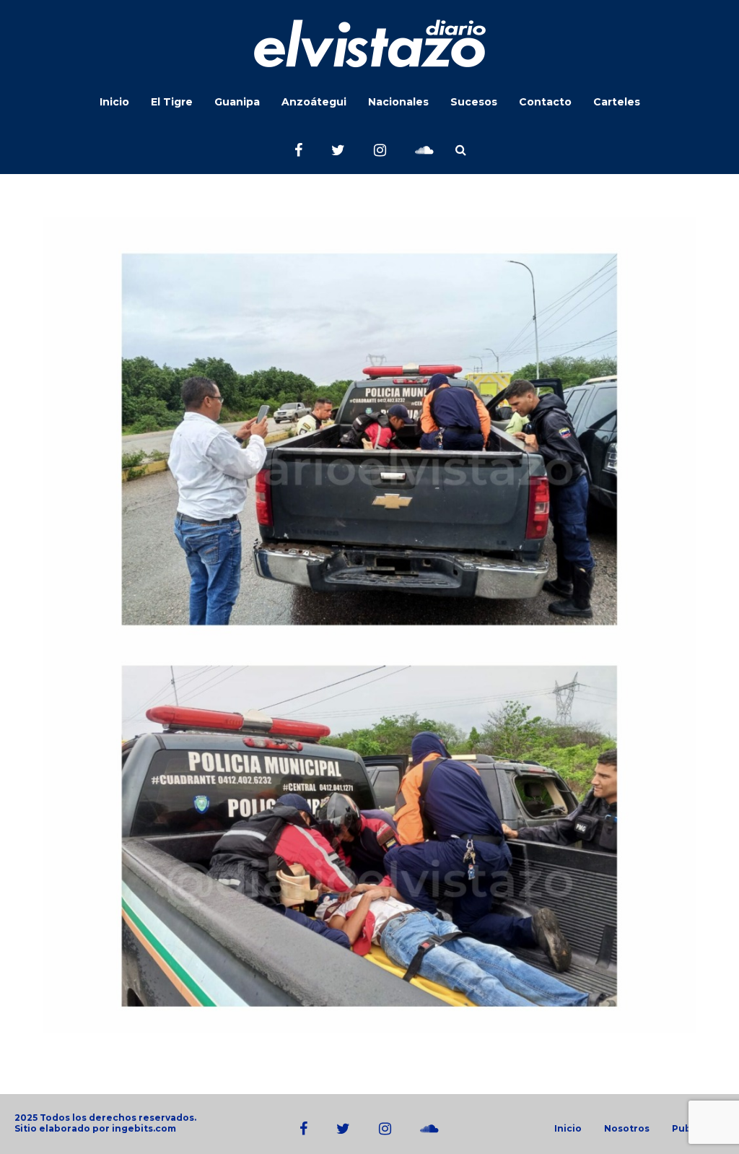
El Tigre (172, 101)
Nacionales (398, 101)
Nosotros (627, 1128)
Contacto (545, 101)
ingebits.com (144, 1128)
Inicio (114, 101)
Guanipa (237, 101)
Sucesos (473, 101)
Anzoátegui (313, 101)
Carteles (616, 101)
